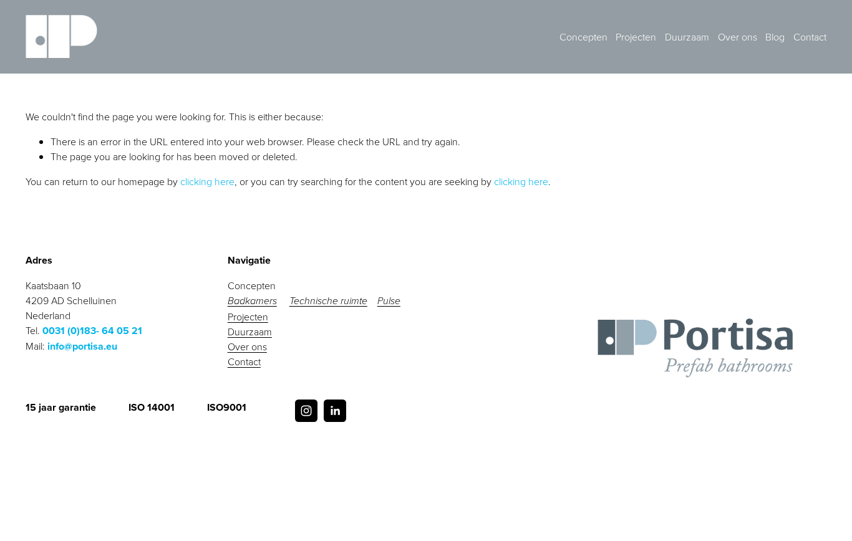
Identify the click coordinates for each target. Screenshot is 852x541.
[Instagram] (306, 411)
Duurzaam (687, 37)
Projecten (636, 37)
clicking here (207, 181)
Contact (809, 37)
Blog (775, 37)
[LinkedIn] (335, 411)
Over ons (737, 37)
